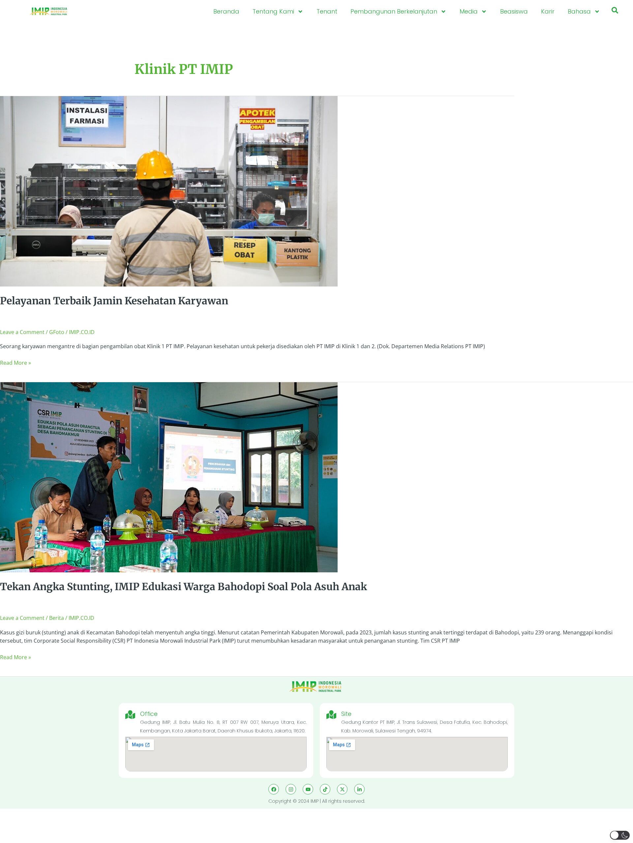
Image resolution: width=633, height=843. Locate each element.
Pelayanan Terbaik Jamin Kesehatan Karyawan (114, 300)
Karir (548, 11)
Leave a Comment (22, 332)
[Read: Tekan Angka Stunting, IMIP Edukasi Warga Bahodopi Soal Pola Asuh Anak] (169, 477)
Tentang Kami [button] (273, 11)
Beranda (226, 11)
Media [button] (469, 11)
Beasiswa (514, 11)
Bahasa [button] (579, 11)
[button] (614, 11)
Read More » (15, 362)
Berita (56, 618)
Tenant (326, 11)
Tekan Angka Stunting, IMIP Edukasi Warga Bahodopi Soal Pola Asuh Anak (183, 586)
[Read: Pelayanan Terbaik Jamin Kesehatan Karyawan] (169, 190)
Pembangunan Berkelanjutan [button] (393, 11)
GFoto (56, 332)
